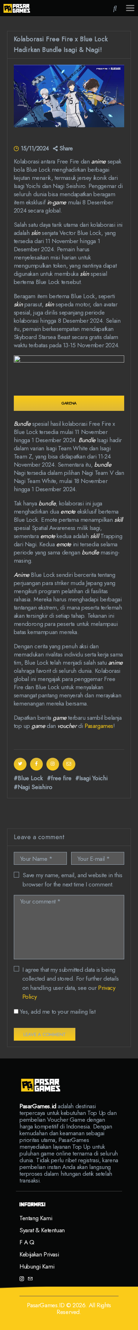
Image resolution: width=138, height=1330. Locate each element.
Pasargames (99, 726)
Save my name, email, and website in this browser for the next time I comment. (72, 880)
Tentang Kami (35, 1218)
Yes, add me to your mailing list (57, 1011)
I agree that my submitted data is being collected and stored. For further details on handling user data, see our (70, 983)
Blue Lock (30, 778)
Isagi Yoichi (93, 778)
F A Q (26, 1242)
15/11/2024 (34, 148)
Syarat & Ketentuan (42, 1230)
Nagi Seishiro (35, 787)
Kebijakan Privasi (39, 1254)
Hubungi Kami (36, 1266)
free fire (61, 778)
